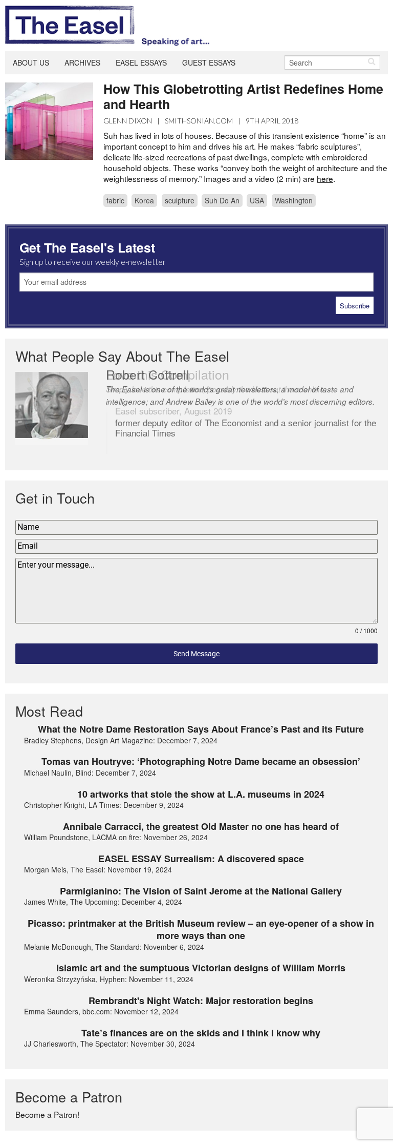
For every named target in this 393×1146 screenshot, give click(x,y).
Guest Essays (208, 62)
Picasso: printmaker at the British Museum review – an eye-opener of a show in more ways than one (201, 929)
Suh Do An (222, 200)
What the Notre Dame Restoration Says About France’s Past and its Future (201, 729)
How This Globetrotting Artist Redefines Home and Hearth (243, 96)
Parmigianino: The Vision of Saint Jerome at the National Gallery (201, 891)
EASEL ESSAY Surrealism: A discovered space (201, 858)
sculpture (179, 200)
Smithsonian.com (199, 120)
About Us (31, 62)
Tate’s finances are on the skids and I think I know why (200, 1033)
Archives (82, 62)
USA (257, 200)
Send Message (196, 654)
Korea (144, 200)
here (325, 178)
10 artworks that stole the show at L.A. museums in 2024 (200, 794)
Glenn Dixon (127, 120)
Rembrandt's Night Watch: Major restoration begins (201, 1000)
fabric (115, 200)
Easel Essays (141, 62)
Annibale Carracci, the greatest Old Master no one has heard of (201, 826)
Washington (294, 200)
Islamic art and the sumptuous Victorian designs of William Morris (200, 968)
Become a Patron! (47, 1114)
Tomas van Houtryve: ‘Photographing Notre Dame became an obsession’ (200, 761)
